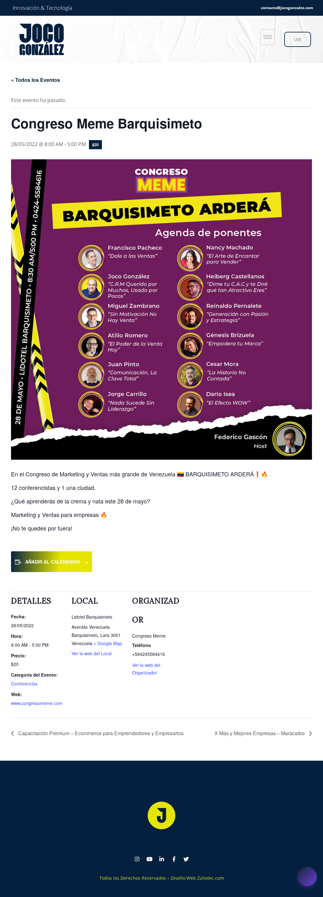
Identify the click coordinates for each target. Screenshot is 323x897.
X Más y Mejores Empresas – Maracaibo (260, 733)
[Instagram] (137, 859)
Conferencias (24, 683)
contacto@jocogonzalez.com (287, 7)
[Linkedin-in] (161, 859)
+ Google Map (108, 643)
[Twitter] (186, 859)
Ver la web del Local (92, 653)
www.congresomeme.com (36, 703)
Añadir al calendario (52, 562)
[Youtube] (149, 859)
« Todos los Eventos (35, 79)
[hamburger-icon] (268, 37)
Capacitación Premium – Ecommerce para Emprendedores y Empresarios (100, 733)
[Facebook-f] (173, 859)
